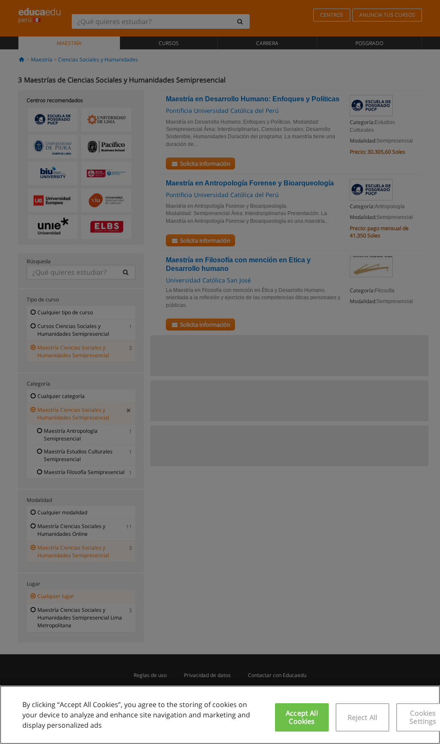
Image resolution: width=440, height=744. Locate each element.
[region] (220, 715)
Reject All (363, 717)
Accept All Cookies (302, 717)
